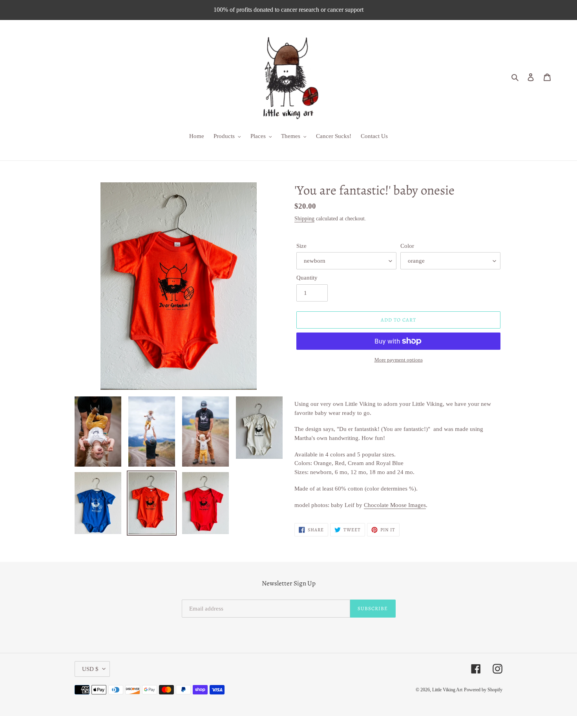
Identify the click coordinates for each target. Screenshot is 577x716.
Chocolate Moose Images (395, 505)
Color (407, 246)
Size (301, 246)
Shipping (304, 219)
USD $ (90, 669)
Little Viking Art (447, 689)
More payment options (398, 360)
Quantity (307, 277)
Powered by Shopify (483, 689)
